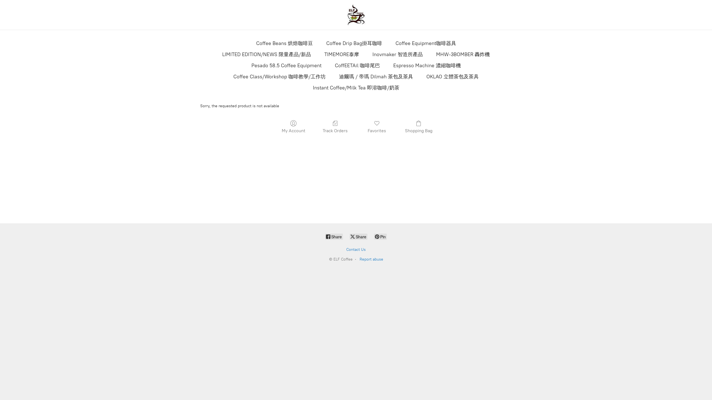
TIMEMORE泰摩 (341, 54)
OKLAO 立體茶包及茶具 (452, 77)
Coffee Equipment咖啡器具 (425, 43)
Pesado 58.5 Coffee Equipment (286, 65)
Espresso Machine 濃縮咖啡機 (427, 65)
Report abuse (371, 259)
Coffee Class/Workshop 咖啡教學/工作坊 (279, 77)
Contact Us (356, 249)
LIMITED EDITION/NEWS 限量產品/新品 (266, 54)
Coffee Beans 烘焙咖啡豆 (284, 43)
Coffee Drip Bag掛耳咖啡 (354, 43)
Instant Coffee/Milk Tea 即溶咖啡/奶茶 (356, 88)
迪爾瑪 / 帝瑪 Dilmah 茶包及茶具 (376, 77)
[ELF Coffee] (356, 15)
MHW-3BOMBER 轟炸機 (463, 54)
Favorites (377, 130)
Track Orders (335, 130)
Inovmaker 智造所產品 (397, 54)
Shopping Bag (418, 130)
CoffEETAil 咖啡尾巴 (357, 65)
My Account (293, 130)
